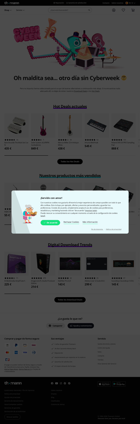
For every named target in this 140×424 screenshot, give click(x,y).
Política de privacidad (113, 229)
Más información (90, 222)
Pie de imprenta (97, 229)
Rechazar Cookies (71, 222)
